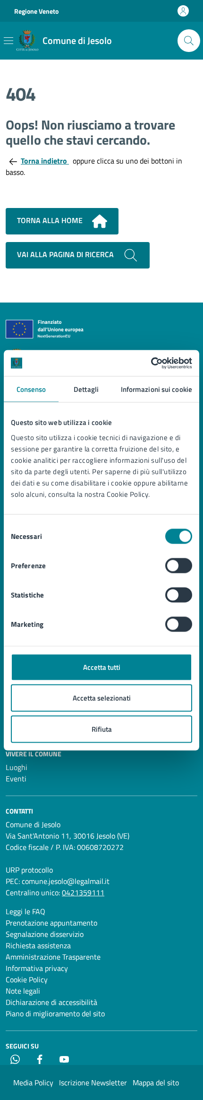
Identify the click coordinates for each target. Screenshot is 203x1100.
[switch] (178, 565)
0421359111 (83, 892)
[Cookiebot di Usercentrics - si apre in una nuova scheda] (151, 363)
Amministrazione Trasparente (53, 956)
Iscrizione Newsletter (93, 1082)
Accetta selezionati (102, 698)
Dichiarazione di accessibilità (51, 1002)
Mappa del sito (156, 1082)
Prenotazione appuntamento (51, 922)
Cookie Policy (27, 979)
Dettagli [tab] (86, 389)
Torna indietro (45, 160)
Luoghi (16, 767)
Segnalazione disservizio (45, 934)
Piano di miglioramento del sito (55, 1013)
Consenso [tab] (31, 389)
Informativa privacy (37, 968)
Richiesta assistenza (38, 945)
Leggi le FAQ (25, 911)
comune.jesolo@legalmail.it (66, 881)
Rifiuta (102, 728)
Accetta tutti (101, 666)
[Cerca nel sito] (189, 40)
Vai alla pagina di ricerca (66, 254)
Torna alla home (51, 220)
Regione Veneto (36, 11)
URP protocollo (29, 869)
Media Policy (33, 1082)
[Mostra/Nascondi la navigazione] (8, 40)
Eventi (16, 778)
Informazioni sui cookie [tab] (156, 389)
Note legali (23, 990)
